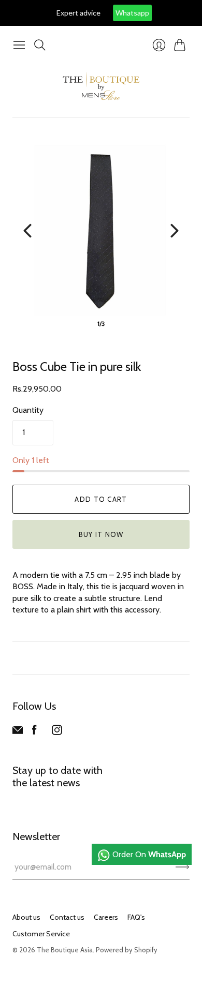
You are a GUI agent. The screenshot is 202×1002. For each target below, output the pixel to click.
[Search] (40, 45)
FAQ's (136, 917)
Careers (106, 917)
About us (26, 917)
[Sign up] (183, 867)
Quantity (28, 410)
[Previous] (27, 230)
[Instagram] (57, 732)
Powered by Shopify (126, 950)
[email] (17, 732)
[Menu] (19, 45)
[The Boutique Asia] (101, 85)
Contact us (67, 917)
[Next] (175, 230)
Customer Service (41, 933)
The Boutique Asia (65, 950)
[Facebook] (34, 732)
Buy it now (101, 534)
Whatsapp (123, 12)
